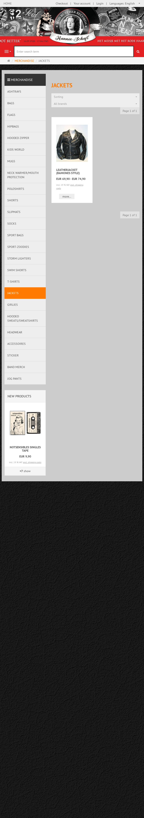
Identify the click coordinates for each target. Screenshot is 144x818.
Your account (82, 3)
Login (100, 3)
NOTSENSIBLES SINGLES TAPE (25, 449)
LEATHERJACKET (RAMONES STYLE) (68, 171)
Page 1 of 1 (130, 111)
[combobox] (125, 3)
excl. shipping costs (32, 462)
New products (19, 396)
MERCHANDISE (22, 80)
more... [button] (66, 196)
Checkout (62, 3)
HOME (8, 3)
